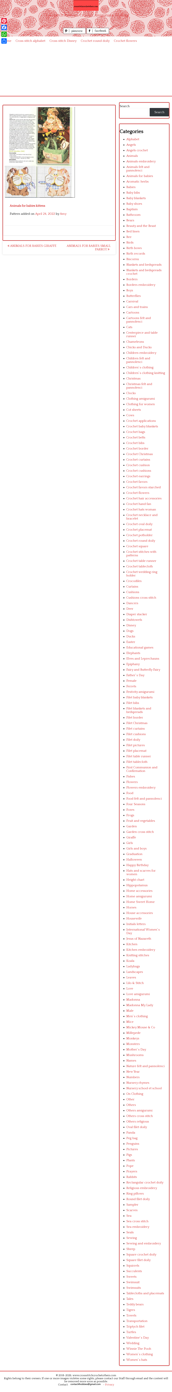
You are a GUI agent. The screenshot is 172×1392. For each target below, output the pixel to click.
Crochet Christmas (139, 454)
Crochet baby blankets (142, 426)
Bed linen (133, 231)
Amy (63, 214)
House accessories (139, 913)
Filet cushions (136, 734)
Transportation (136, 1321)
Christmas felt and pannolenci (139, 385)
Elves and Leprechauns (142, 658)
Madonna (133, 999)
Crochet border (137, 448)
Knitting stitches (137, 955)
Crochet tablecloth (139, 566)
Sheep (130, 1249)
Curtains (132, 586)
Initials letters (136, 924)
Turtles (131, 1332)
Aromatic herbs (137, 181)
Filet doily (133, 740)
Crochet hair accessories (144, 498)
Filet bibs (132, 703)
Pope (130, 1166)
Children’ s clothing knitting (145, 373)
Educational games (139, 647)
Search (125, 106)
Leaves (131, 977)
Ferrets (131, 686)
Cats (129, 327)
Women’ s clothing (139, 1354)
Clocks (131, 393)
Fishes (130, 776)
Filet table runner (138, 756)
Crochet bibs (135, 443)
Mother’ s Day (136, 1049)
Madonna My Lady (139, 1005)
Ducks (130, 636)
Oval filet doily (136, 1127)
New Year (133, 1071)
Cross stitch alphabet (30, 41)
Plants (130, 1160)
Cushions (132, 592)
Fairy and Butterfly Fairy (143, 669)
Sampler (132, 1204)
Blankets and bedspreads (144, 264)
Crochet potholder (139, 535)
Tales (129, 1299)
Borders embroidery (140, 285)
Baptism (132, 209)
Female (131, 681)
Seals (130, 1232)
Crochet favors (136, 482)
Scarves (132, 1210)
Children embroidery (141, 353)
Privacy (109, 1384)
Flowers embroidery (141, 787)
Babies (131, 187)
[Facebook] (4, 27)
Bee (129, 237)
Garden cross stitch (140, 832)
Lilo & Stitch (135, 983)
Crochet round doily (95, 41)
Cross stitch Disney (63, 41)
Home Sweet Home (140, 902)
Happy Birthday (137, 865)
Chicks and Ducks (139, 347)
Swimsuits (133, 1288)
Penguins (132, 1144)
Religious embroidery (141, 1188)
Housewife (134, 918)
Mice (130, 1022)
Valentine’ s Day (137, 1337)
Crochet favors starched (143, 487)
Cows (130, 415)
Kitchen (131, 944)
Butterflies (133, 296)
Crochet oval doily (139, 524)
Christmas (133, 378)
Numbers (133, 1077)
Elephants (133, 653)
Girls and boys (136, 848)
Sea (129, 1216)
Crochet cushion (138, 465)
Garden (131, 826)
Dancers (132, 603)
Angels (131, 145)
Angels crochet (137, 150)
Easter (130, 642)
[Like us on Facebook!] (98, 33)
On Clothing (134, 1094)
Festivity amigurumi (140, 692)
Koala (130, 961)
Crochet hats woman (141, 509)
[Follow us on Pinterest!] (75, 33)
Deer (129, 609)
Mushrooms (135, 1055)
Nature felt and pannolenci (145, 1066)
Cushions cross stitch (141, 597)
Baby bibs (133, 192)
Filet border (134, 717)
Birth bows (134, 248)
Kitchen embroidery (140, 950)
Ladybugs (133, 966)
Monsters (133, 1044)
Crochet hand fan (138, 504)
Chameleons (135, 342)
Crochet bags (135, 432)
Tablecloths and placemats (145, 1293)
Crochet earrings (138, 476)
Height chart (135, 880)
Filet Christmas (136, 723)
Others (131, 1105)
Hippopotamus (137, 885)
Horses (131, 907)
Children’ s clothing (140, 367)
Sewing (131, 1238)
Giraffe (131, 837)
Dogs (130, 631)
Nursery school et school (144, 1088)
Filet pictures (135, 745)
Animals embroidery (141, 161)
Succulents (134, 1271)
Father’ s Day (135, 675)
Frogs (130, 815)
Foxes (130, 810)
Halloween (134, 859)
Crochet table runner (141, 561)
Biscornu (132, 259)
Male (130, 1011)
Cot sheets (133, 410)
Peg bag (132, 1138)
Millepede (133, 1033)
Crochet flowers (125, 41)
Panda (130, 1132)
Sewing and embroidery (143, 1243)
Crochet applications (141, 421)
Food (129, 793)
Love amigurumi (138, 994)
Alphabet (132, 139)
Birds (130, 242)
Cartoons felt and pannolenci (138, 319)
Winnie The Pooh (138, 1349)
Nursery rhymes (137, 1083)
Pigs (129, 1155)
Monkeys (132, 1038)
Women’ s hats (136, 1360)
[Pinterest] (4, 20)
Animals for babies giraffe (32, 246)
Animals (132, 156)
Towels (131, 1315)
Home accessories (139, 891)
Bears (130, 220)
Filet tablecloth (136, 762)
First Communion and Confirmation (141, 769)
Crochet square (137, 546)
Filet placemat (136, 751)
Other (130, 1099)
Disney (131, 625)
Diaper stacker (136, 614)
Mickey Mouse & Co (140, 1027)
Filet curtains (135, 728)
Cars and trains (137, 307)
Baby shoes (134, 204)
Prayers (131, 1171)
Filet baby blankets (139, 697)
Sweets (131, 1276)
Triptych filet (135, 1326)
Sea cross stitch (137, 1221)
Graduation (134, 854)
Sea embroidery (137, 1227)
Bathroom (133, 215)
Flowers (132, 782)
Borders (132, 279)
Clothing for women (140, 404)
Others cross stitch (139, 1116)
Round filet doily (138, 1199)
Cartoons (132, 312)
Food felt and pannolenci (144, 798)
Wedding (132, 1343)
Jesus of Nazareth (138, 938)
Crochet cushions (138, 471)
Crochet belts (135, 437)
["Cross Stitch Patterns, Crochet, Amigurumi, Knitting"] (86, 5)
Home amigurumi (139, 896)
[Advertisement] (86, 70)
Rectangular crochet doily (144, 1182)
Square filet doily (138, 1260)
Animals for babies (139, 176)
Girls (129, 843)
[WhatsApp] (4, 34)
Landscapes (134, 972)
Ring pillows (135, 1193)
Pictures (132, 1149)
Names (131, 1060)
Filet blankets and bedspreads (138, 710)
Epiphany (133, 664)
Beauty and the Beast (141, 226)
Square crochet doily (141, 1254)
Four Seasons (135, 804)
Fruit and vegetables (140, 821)
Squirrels (132, 1265)
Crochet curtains (138, 459)
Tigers (130, 1310)
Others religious (137, 1121)
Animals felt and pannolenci (137, 168)
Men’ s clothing (137, 1016)
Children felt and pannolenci (138, 360)
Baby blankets (136, 198)
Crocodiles (134, 581)
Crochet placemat (139, 529)
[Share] (4, 41)
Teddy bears (135, 1304)
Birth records (135, 253)
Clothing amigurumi (140, 398)
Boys (129, 290)
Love (129, 988)
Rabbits (131, 1177)
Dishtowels (134, 620)
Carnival (132, 301)
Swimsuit (133, 1282)
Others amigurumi (139, 1110)
